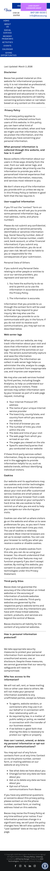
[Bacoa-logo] (7, 9)
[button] (45, 866)
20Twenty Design (22, 859)
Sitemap (39, 857)
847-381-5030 (38, 12)
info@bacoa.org (38, 15)
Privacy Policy (29, 857)
